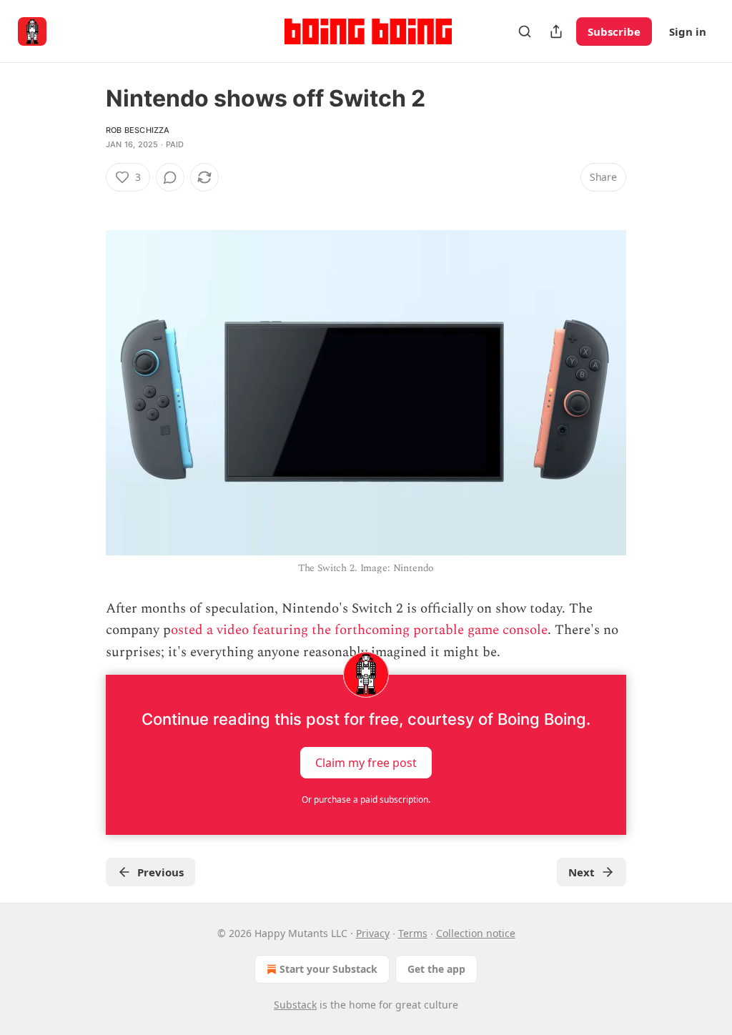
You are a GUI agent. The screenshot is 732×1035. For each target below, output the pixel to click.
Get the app (436, 969)
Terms (412, 933)
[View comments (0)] (170, 177)
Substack (295, 1004)
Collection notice (475, 933)
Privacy (373, 933)
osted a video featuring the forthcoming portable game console (359, 630)
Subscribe (614, 31)
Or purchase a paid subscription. (366, 799)
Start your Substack (328, 969)
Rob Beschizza (138, 130)
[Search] (524, 31)
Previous (160, 872)
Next (581, 872)
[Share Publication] (556, 31)
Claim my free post (366, 763)
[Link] (85, 203)
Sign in (687, 31)
